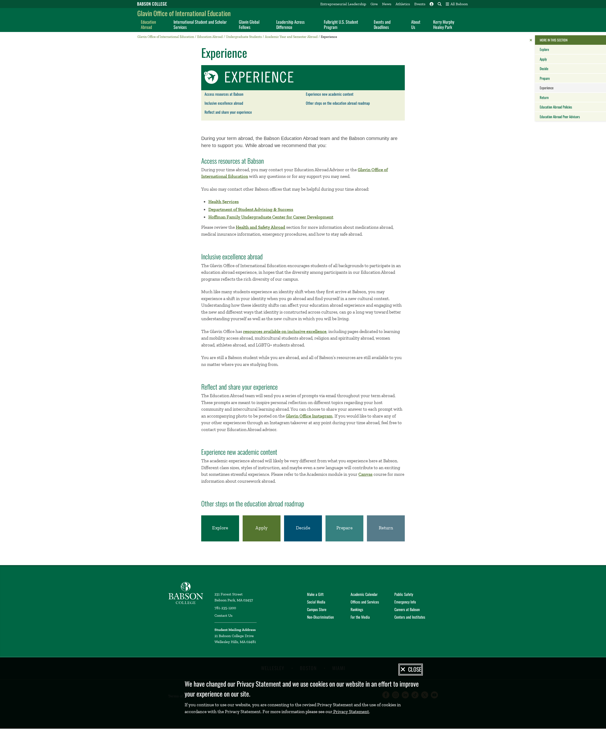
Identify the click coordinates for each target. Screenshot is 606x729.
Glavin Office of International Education (184, 13)
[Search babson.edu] (439, 4)
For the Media (360, 617)
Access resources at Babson (224, 94)
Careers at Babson (407, 609)
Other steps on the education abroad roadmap (338, 103)
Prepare (545, 78)
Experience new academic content (329, 94)
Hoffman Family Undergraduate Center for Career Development (270, 217)
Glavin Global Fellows (249, 24)
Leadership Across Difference (290, 24)
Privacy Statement (350, 711)
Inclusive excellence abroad (224, 103)
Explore (544, 49)
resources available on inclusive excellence (284, 331)
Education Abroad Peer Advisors (560, 116)
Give (374, 4)
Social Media (316, 602)
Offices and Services (365, 602)
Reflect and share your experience (228, 112)
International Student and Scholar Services (200, 24)
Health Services (223, 201)
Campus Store (316, 609)
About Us (415, 24)
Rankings (357, 609)
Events (419, 4)
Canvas (365, 474)
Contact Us (223, 615)
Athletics (403, 4)
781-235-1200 (225, 608)
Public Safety (403, 594)
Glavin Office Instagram (309, 416)
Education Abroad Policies (556, 106)
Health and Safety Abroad (260, 227)
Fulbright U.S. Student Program (341, 24)
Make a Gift (315, 594)
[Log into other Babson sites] (431, 4)
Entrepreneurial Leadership (343, 4)
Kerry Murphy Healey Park (443, 24)
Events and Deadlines (382, 24)
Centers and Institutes (409, 617)
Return (544, 97)
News (386, 4)
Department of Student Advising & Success (250, 209)
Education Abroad (148, 24)
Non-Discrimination (320, 617)
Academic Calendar (364, 594)
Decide (544, 68)
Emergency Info (405, 602)
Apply (543, 59)
